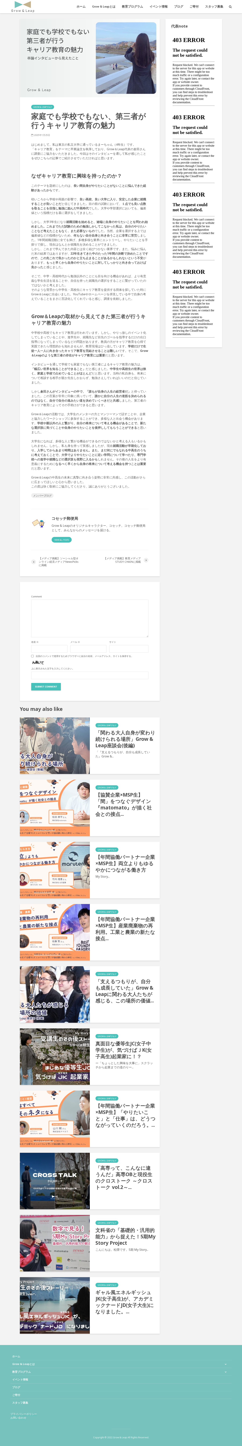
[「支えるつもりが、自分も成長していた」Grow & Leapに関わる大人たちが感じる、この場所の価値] (55, 994)
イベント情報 (159, 6)
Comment (36, 597)
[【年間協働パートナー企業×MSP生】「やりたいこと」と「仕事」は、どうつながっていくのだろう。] (55, 1118)
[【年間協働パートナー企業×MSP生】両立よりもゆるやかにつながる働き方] (55, 870)
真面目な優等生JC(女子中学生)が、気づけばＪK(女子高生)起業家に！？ (123, 1049)
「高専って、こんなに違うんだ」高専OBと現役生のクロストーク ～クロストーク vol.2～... (124, 1177)
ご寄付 (194, 6)
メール (75, 642)
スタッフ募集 (214, 6)
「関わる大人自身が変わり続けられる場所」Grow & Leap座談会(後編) (125, 739)
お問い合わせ (18, 1417)
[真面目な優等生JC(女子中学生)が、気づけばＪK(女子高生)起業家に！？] (55, 1056)
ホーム (81, 6)
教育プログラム (132, 6)
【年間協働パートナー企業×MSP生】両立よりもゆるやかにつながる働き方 (125, 863)
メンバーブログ (42, 495)
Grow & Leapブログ (42, 107)
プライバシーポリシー (23, 1414)
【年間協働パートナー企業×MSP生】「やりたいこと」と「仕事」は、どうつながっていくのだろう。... (125, 1115)
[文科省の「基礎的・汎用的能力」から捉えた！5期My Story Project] (55, 1243)
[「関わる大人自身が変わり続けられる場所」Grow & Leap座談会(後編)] (55, 745)
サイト (112, 642)
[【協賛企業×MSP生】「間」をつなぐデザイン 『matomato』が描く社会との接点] (55, 807)
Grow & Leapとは (104, 6)
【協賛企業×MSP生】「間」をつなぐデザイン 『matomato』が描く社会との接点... (123, 804)
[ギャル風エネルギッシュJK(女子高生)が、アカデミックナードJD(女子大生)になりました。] (55, 1305)
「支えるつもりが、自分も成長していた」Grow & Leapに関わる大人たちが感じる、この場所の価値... (124, 991)
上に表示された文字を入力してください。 (52, 669)
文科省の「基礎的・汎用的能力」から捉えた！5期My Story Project (125, 1236)
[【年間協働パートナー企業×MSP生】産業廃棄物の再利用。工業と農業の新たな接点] (55, 932)
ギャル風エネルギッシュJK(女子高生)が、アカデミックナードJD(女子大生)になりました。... (124, 1302)
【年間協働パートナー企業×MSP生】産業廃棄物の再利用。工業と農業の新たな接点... (125, 929)
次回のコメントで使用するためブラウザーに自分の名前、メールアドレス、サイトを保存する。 (84, 656)
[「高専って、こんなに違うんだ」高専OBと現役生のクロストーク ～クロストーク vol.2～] (55, 1181)
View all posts (61, 540)
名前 (35, 642)
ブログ (178, 6)
